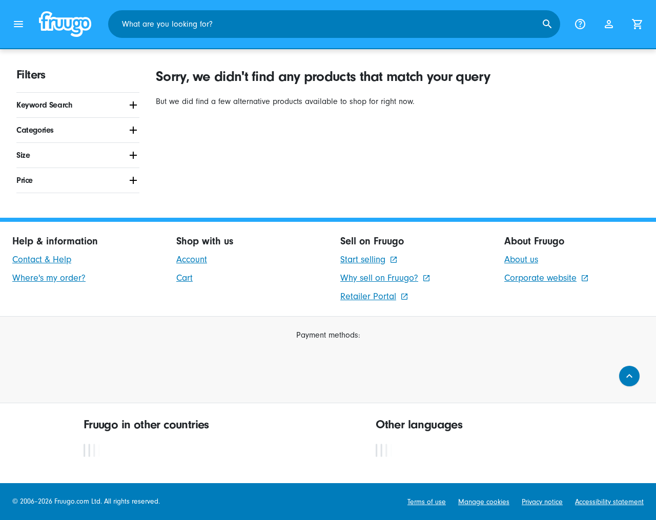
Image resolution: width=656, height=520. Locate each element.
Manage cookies (483, 501)
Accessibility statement (609, 501)
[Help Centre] (580, 24)
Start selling (362, 259)
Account (191, 259)
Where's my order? (49, 278)
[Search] (547, 24)
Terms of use (426, 501)
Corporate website (540, 278)
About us (521, 259)
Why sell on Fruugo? (379, 278)
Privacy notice (542, 501)
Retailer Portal (368, 296)
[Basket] (637, 24)
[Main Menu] (18, 24)
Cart (184, 278)
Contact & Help (41, 259)
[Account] (609, 24)
